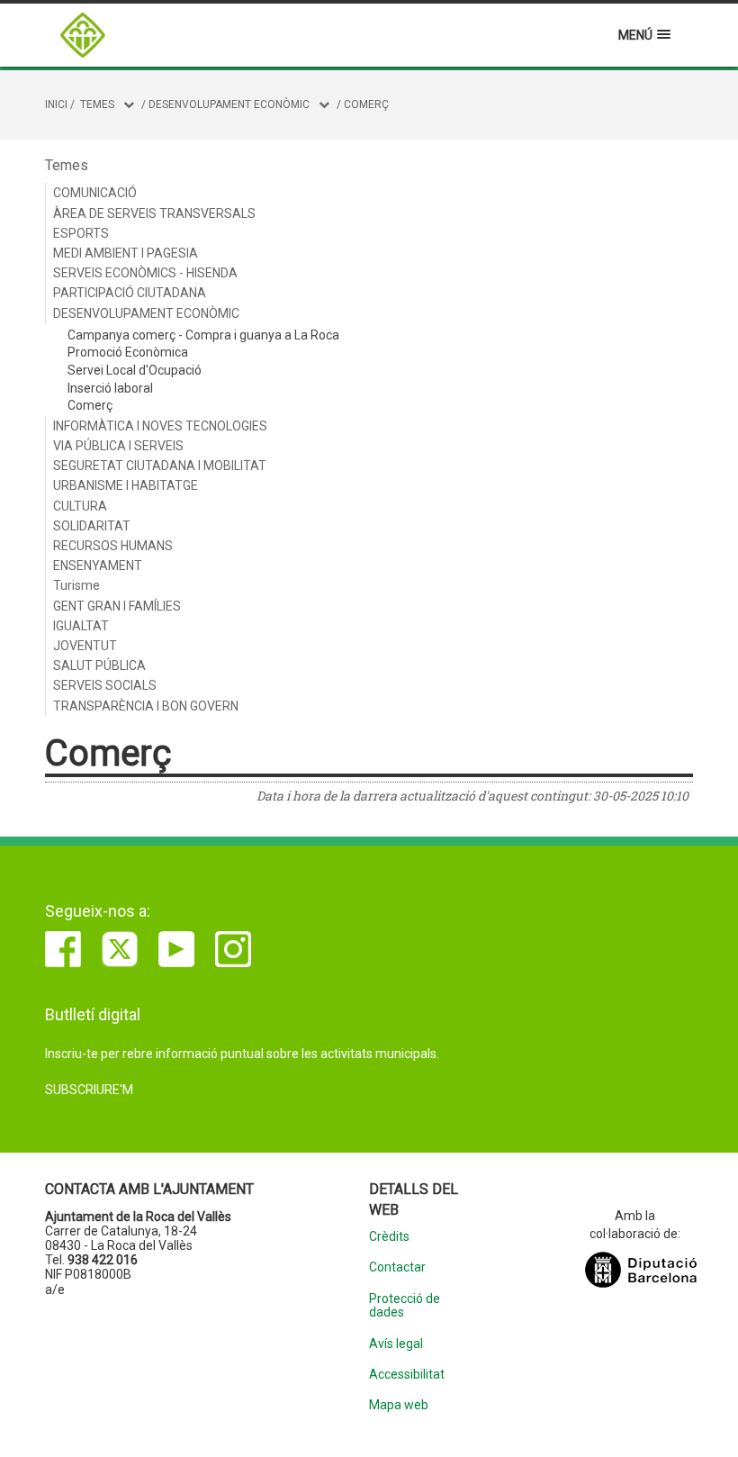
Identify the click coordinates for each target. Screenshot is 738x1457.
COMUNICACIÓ (95, 193)
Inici (56, 104)
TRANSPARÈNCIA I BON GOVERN (145, 706)
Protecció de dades (404, 1305)
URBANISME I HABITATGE (125, 485)
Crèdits (389, 1237)
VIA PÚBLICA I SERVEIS (118, 446)
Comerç (366, 104)
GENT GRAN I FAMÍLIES (117, 606)
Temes (97, 104)
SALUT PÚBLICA (99, 665)
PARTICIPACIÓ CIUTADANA (129, 292)
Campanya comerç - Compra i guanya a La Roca (203, 335)
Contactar (397, 1267)
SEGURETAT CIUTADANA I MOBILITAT (159, 465)
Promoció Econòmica (128, 352)
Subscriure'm (89, 1089)
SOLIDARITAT (91, 526)
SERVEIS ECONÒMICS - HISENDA (145, 273)
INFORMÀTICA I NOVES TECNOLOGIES (160, 426)
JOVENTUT (85, 645)
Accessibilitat (407, 1374)
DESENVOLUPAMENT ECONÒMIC (229, 104)
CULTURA (80, 506)
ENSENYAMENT (97, 565)
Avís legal (396, 1344)
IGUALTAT (81, 626)
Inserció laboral (110, 388)
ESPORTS (81, 233)
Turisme (76, 585)
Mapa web (398, 1405)
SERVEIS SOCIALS (105, 685)
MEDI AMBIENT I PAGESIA (125, 253)
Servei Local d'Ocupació (135, 370)
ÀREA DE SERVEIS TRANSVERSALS (154, 213)
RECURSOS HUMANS (113, 545)
